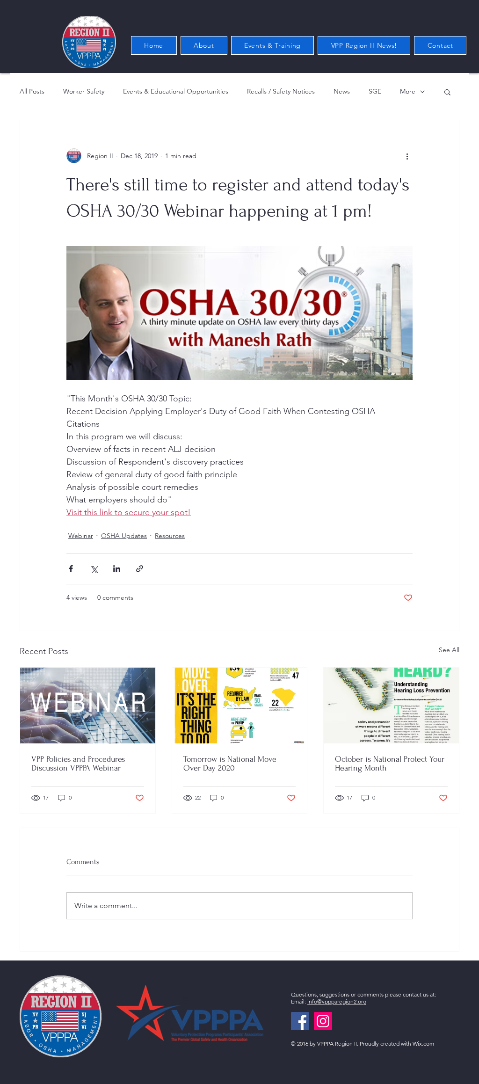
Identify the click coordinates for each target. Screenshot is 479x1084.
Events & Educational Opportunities (175, 91)
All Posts (32, 91)
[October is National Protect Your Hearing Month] (391, 705)
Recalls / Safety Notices (281, 91)
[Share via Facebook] (70, 568)
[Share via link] (139, 568)
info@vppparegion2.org (336, 1001)
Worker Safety (83, 91)
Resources (170, 535)
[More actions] (407, 155)
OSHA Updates (124, 535)
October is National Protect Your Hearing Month (389, 763)
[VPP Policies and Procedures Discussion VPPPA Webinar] (87, 705)
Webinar (80, 535)
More (407, 91)
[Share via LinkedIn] (116, 568)
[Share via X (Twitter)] (93, 568)
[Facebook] (300, 1021)
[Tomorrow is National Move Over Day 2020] (239, 705)
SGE (375, 91)
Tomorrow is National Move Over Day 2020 (229, 763)
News (342, 91)
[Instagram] (323, 1021)
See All (449, 650)
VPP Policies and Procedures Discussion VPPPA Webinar (78, 763)
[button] (447, 91)
